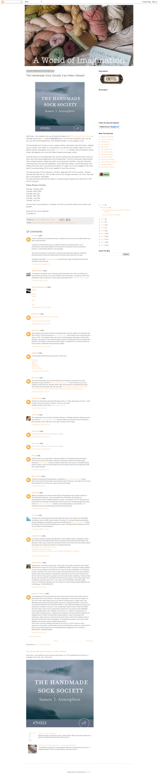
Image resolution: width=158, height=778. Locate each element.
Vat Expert (35, 493)
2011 (103, 242)
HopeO (34, 456)
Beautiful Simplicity (107, 137)
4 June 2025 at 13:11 (39, 486)
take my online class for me (59, 383)
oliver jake (35, 378)
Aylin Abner (36, 330)
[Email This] (60, 220)
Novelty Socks (43, 463)
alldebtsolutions (37, 271)
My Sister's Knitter (106, 157)
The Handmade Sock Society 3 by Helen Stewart (46, 651)
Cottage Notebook (107, 164)
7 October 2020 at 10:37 (40, 280)
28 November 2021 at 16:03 (41, 324)
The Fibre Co (105, 144)
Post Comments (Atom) (43, 644)
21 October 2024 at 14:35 (40, 469)
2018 (103, 222)
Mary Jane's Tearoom (108, 167)
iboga (34, 296)
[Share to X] (65, 220)
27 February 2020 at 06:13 (40, 264)
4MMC (34, 294)
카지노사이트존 (37, 368)
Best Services (37, 398)
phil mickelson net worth (48, 419)
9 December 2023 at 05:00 (41, 424)
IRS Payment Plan (60, 335)
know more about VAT (45, 504)
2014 (103, 233)
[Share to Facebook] (67, 220)
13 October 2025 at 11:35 (40, 508)
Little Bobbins (105, 142)
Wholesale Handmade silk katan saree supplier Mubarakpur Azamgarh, (55, 551)
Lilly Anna (35, 415)
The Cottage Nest (106, 149)
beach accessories (77, 522)
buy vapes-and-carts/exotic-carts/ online (45, 317)
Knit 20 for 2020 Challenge (47, 733)
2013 (103, 236)
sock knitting (48, 222)
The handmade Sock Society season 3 (64, 222)
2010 (103, 245)
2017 (103, 225)
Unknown (35, 236)
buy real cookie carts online (41, 321)
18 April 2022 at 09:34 (39, 408)
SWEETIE (35, 353)
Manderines (105, 147)
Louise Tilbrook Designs (109, 162)
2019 (103, 219)
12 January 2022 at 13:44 (40, 371)
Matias (34, 290)
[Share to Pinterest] (69, 220)
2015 (103, 231)
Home (56, 641)
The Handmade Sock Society (80, 136)
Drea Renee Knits (107, 152)
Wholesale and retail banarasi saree (44, 547)
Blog (33, 304)
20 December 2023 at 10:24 (41, 449)
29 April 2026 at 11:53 (39, 587)
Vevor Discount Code (58, 405)
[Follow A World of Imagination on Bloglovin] (109, 128)
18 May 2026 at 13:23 (39, 632)
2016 (103, 228)
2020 (103, 205)
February (106, 207)
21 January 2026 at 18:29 (40, 556)
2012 (103, 239)
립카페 (34, 362)
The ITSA (35, 515)
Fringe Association (107, 154)
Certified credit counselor (81, 278)
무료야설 (35, 360)
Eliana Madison (37, 563)
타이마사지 (35, 366)
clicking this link (51, 259)
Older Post (89, 641)
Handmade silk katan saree (41, 549)
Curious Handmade (62, 150)
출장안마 (35, 364)
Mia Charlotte (36, 476)
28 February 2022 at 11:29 (40, 392)
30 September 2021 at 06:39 (41, 307)
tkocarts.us (36, 314)
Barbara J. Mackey (38, 593)
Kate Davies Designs (108, 159)
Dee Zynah (35, 431)
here (43, 139)
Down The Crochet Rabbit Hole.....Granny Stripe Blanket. (57, 745)
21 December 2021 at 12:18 (41, 346)
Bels (33, 300)
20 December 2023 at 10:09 (41, 437)
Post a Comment (34, 637)
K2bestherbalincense (39, 287)
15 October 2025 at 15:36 (40, 529)
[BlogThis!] (62, 220)
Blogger (88, 772)
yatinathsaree (36, 536)
